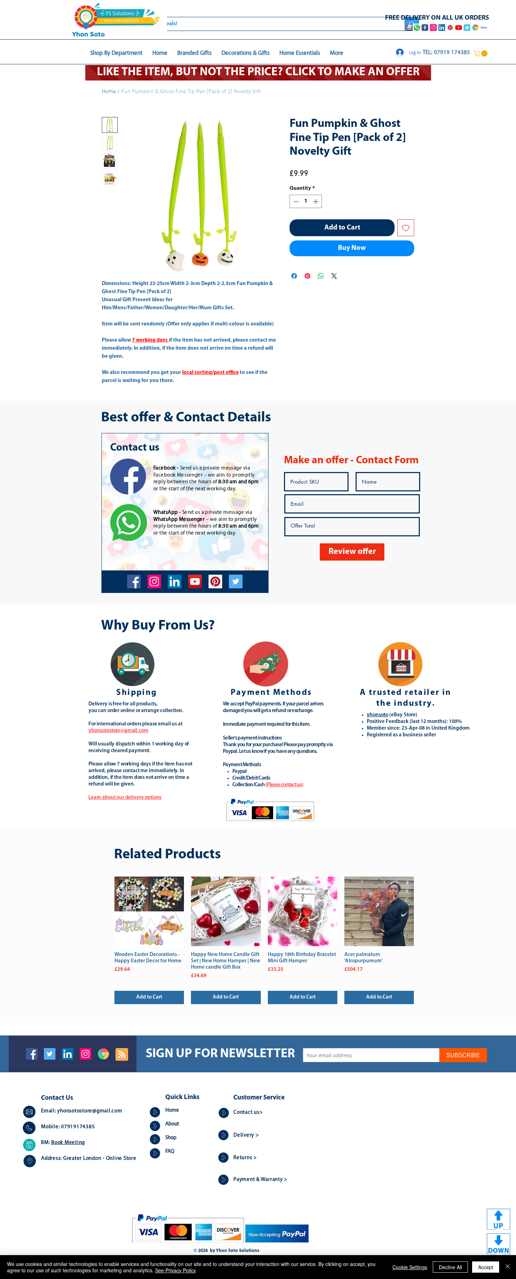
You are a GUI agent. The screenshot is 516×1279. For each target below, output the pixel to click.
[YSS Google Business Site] (475, 27)
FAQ (169, 1151)
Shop (171, 1138)
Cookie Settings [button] (409, 1267)
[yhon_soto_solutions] (154, 581)
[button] (481, 53)
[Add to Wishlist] (405, 227)
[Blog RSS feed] (121, 1054)
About (172, 1124)
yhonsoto (377, 715)
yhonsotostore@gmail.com (89, 1111)
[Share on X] (334, 276)
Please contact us (284, 785)
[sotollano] (236, 581)
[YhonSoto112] (134, 581)
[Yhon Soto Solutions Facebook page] (425, 27)
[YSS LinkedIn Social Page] (441, 27)
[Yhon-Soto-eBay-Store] (484, 27)
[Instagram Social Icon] (85, 1054)
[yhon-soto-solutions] (174, 581)
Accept (485, 1267)
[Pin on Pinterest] (307, 276)
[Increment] (316, 201)
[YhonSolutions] (215, 581)
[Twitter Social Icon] (49, 1054)
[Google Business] (103, 1054)
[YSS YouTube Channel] (458, 27)
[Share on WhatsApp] (321, 276)
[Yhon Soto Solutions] (195, 581)
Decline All (450, 1267)
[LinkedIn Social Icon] (67, 1054)
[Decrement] (295, 201)
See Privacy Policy (175, 1270)
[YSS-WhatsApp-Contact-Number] (417, 28)
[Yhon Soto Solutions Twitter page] (467, 27)
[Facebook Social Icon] (32, 1054)
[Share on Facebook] (294, 276)
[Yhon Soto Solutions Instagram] (433, 27)
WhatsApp (165, 512)
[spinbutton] (306, 201)
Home (109, 91)
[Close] (507, 1267)
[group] (264, 940)
